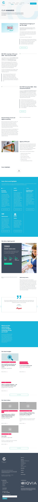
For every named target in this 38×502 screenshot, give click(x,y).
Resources (22, 468)
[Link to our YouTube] (8, 492)
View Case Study (8, 263)
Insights (22, 470)
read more (23, 111)
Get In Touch (23, 474)
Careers (22, 472)
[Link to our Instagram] (5, 492)
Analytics (3, 382)
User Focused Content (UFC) (24, 363)
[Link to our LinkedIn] (7, 492)
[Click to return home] (3, 3)
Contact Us (33, 3)
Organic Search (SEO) (5, 410)
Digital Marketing (8, 382)
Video (3, 412)
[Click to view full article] (9, 357)
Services (22, 459)
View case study (5, 209)
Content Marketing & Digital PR (24, 410)
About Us (22, 457)
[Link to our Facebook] (2, 492)
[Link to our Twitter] (4, 492)
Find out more (23, 47)
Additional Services (23, 466)
